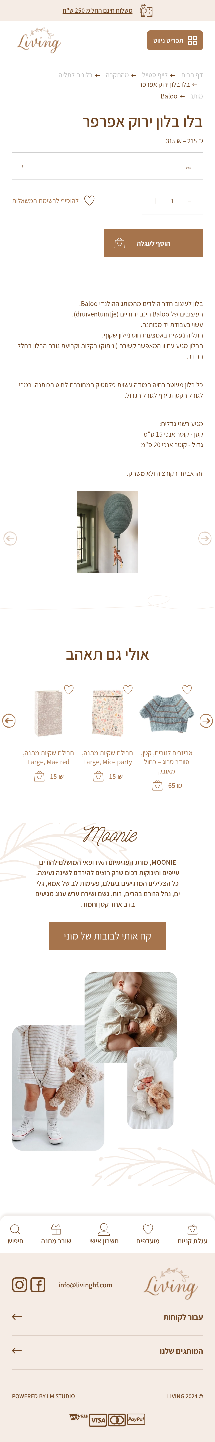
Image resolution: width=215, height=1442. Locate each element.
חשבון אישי (104, 1240)
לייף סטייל (155, 74)
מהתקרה (117, 74)
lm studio (61, 1396)
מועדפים (148, 1240)
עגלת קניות (192, 1240)
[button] (206, 721)
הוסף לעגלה (153, 243)
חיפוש (15, 1240)
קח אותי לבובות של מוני (107, 935)
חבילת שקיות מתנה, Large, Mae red (48, 757)
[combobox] (107, 166)
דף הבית (192, 74)
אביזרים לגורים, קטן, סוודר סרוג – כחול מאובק (167, 762)
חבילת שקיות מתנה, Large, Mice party (107, 757)
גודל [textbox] (188, 168)
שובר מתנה (56, 1240)
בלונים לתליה (76, 74)
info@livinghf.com (85, 1284)
